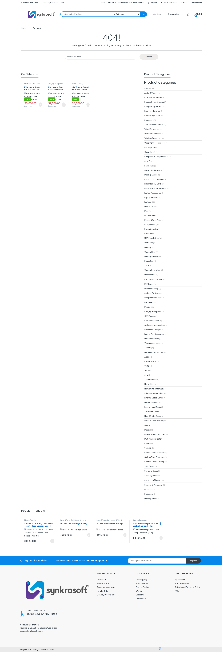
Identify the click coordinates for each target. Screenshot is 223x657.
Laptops (147, 202)
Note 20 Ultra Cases (152, 416)
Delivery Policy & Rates (106, 595)
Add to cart (40, 104)
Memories (148, 302)
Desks (147, 430)
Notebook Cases (151, 339)
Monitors (148, 489)
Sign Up (193, 560)
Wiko (146, 370)
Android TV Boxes (152, 293)
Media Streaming (151, 288)
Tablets (147, 348)
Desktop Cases (150, 175)
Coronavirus (141, 599)
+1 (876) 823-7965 (30, 2)
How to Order (102, 591)
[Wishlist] (188, 14)
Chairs (147, 425)
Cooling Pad (149, 147)
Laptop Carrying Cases (154, 334)
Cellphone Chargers (152, 330)
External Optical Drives (153, 398)
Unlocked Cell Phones (153, 352)
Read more (63, 104)
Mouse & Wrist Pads (152, 220)
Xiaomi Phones (150, 379)
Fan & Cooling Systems (154, 179)
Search (149, 57)
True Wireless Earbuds (153, 124)
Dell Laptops (149, 206)
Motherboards (150, 215)
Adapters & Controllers (153, 393)
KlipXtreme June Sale (32, 84)
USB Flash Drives (151, 238)
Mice (146, 211)
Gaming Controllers (152, 270)
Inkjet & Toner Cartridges (154, 434)
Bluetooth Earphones (153, 97)
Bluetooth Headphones (154, 102)
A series (147, 88)
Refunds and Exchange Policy (187, 587)
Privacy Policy (103, 583)
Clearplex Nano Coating (154, 462)
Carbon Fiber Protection (154, 457)
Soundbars (149, 120)
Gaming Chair (149, 252)
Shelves (147, 448)
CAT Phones (149, 316)
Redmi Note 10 (150, 361)
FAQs (177, 591)
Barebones (149, 166)
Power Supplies (151, 229)
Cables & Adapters (152, 170)
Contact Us (101, 579)
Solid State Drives (151, 411)
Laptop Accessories (152, 193)
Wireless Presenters (152, 138)
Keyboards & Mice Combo (155, 188)
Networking (149, 384)
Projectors (148, 494)
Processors (149, 234)
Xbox (146, 265)
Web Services (142, 583)
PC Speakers (149, 225)
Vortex (147, 366)
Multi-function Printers (153, 439)
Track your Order (182, 583)
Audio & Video (77, 84)
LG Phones (148, 284)
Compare (140, 595)
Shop (185, 2)
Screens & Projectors (153, 485)
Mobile (147, 307)
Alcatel (147, 357)
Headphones (149, 275)
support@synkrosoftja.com (53, 2)
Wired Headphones (152, 133)
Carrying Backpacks (55, 84)
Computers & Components (155, 157)
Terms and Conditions (106, 587)
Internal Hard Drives (152, 407)
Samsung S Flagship (152, 480)
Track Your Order (170, 2)
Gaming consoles (151, 256)
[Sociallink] (21, 636)
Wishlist (139, 591)
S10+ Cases (149, 466)
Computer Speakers (152, 106)
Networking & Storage (153, 389)
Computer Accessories (153, 143)
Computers (149, 152)
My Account (197, 2)
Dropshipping (141, 579)
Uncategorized (150, 498)
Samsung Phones (151, 475)
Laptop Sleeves (151, 197)
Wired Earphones (151, 129)
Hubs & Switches (151, 402)
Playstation (148, 261)
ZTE (146, 375)
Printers (147, 443)
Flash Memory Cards (152, 184)
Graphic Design (142, 587)
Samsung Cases (151, 471)
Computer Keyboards (153, 298)
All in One (148, 161)
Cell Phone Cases (151, 320)
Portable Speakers (152, 115)
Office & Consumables (153, 421)
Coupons (153, 2)
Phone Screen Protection (155, 452)
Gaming (147, 247)
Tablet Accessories (152, 343)
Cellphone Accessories (154, 325)
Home (23, 28)
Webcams (148, 243)
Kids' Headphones (152, 111)
